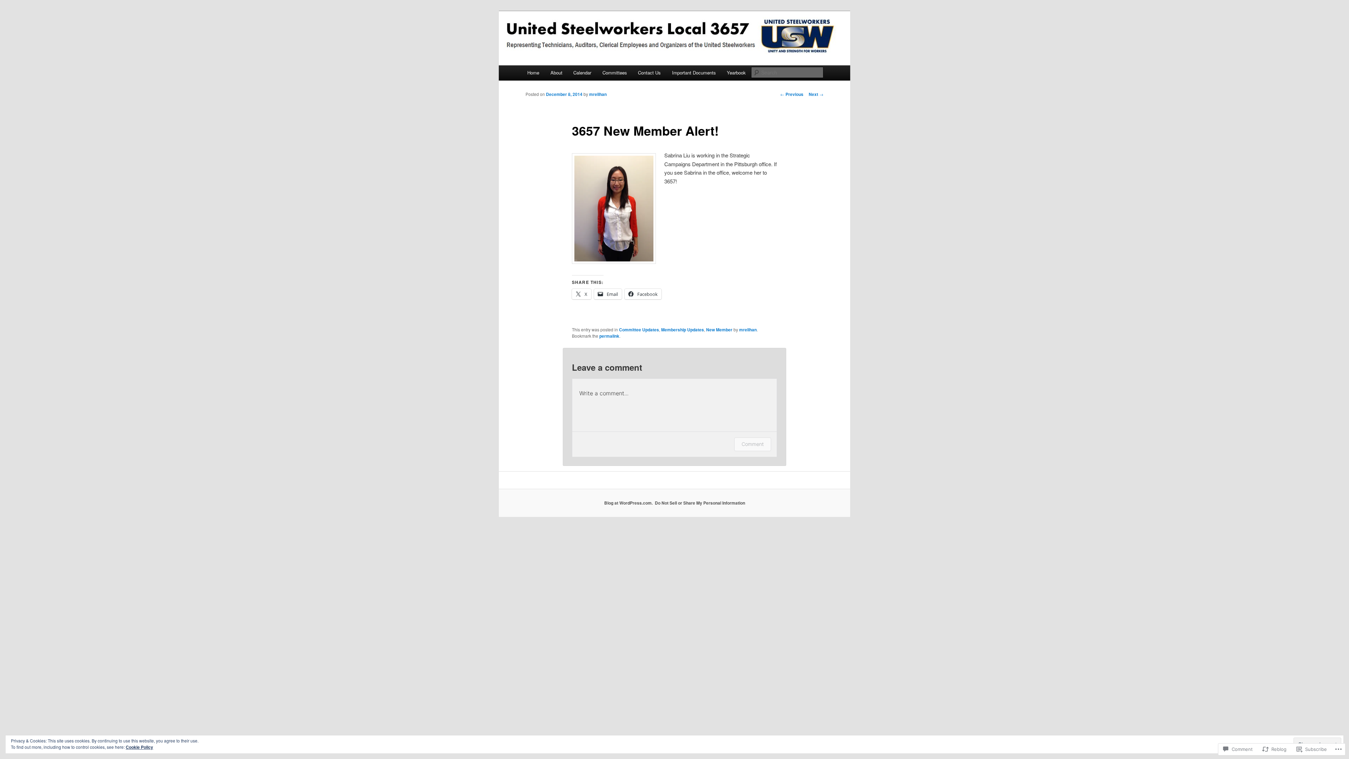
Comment (753, 444)
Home (533, 72)
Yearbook (736, 72)
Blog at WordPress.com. (628, 503)
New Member (719, 329)
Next (816, 94)
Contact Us (649, 72)
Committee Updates (639, 329)
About (556, 72)
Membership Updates (682, 329)
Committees (614, 72)
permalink (609, 336)
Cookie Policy (139, 747)
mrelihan (598, 94)
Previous (791, 94)
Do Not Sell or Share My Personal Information (700, 503)
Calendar (582, 72)
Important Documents (694, 72)
